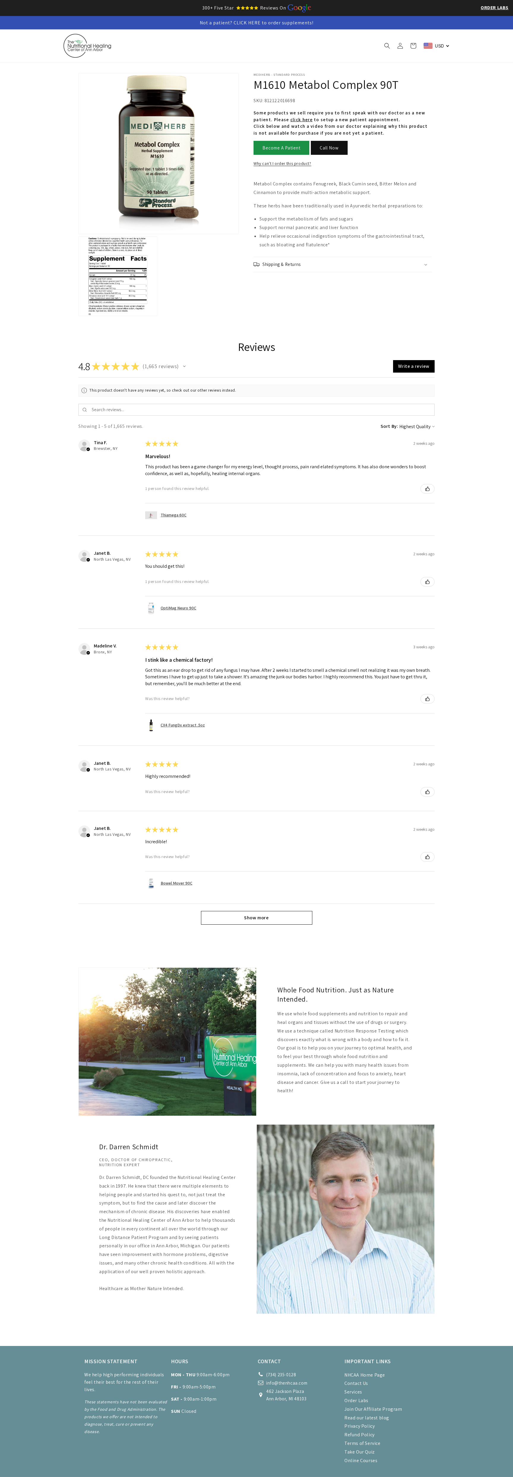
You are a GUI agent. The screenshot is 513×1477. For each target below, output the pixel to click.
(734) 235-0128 (281, 1374)
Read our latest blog (366, 1418)
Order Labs (495, 7)
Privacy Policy (359, 1426)
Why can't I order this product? (282, 163)
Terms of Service (362, 1443)
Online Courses (360, 1460)
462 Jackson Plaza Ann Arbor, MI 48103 (286, 1395)
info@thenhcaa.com (286, 1383)
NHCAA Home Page (364, 1375)
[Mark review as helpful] (427, 489)
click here (301, 119)
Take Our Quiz (359, 1452)
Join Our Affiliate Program (373, 1409)
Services (353, 1392)
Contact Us (356, 1383)
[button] (162, 46)
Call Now (329, 148)
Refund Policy (359, 1435)
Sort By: (389, 426)
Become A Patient (281, 148)
